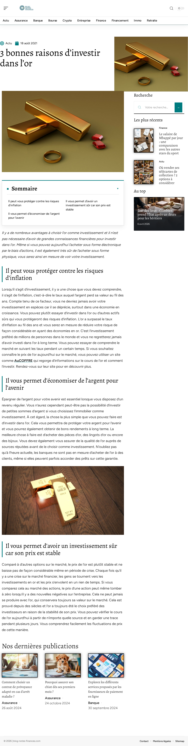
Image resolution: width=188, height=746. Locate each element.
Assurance (9, 703)
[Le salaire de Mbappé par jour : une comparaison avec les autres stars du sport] (143, 140)
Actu (161, 161)
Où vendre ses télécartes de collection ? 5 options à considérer (169, 175)
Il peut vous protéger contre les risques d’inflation (33, 203)
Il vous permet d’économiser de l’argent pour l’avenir (34, 215)
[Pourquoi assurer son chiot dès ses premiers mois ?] (63, 665)
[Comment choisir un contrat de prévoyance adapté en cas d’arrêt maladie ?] (19, 665)
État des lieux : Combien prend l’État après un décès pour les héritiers (157, 214)
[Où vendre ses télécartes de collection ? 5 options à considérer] (143, 172)
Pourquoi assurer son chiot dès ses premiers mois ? (60, 687)
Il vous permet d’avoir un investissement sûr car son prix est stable (88, 205)
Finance (163, 128)
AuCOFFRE (23, 360)
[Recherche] (171, 8)
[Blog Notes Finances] (26, 8)
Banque (93, 703)
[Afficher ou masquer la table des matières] (78, 188)
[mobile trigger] (7, 8)
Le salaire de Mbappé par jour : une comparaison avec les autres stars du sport (171, 143)
